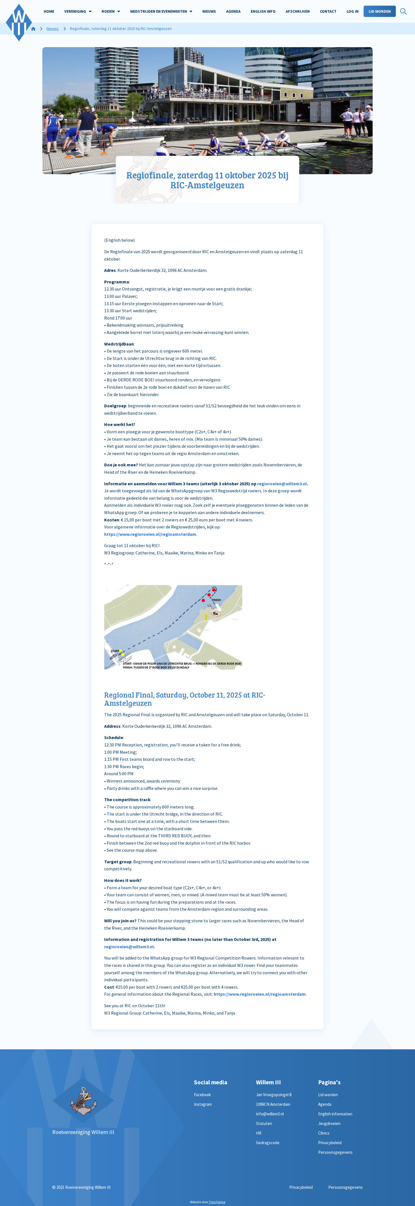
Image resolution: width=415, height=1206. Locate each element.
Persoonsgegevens (335, 1152)
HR (258, 1133)
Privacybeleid (330, 1142)
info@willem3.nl (270, 1114)
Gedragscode (267, 1142)
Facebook (202, 1094)
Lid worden (328, 1094)
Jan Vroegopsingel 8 (273, 1094)
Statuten (264, 1123)
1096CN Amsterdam (273, 1104)
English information (335, 1114)
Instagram (203, 1104)
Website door (207, 1202)
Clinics (323, 1133)
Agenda (324, 1104)
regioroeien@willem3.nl (282, 483)
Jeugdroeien (329, 1123)
